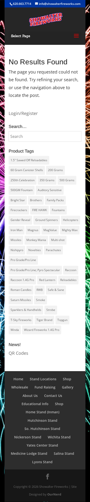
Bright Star (18, 200)
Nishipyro (17, 250)
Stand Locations (43, 379)
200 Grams (55, 170)
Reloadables (68, 280)
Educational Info (35, 404)
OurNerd (54, 494)
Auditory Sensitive (50, 190)
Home (18, 379)
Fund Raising (45, 387)
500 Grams (67, 180)
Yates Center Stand (42, 445)
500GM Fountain (22, 190)
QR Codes (18, 353)
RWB (39, 290)
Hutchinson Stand (42, 420)
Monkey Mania (36, 240)
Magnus (33, 230)
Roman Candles (21, 290)
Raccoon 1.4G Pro (22, 280)
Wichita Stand (59, 437)
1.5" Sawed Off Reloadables (29, 160)
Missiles (16, 240)
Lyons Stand (42, 462)
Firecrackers (19, 210)
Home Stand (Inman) (42, 412)
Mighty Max (70, 230)
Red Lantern (47, 280)
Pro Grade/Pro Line (23, 260)
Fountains (58, 210)
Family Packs (55, 200)
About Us (30, 395)
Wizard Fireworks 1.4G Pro (41, 330)
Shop (67, 379)
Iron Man (17, 230)
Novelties (34, 250)
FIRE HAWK (39, 210)
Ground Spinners (46, 220)
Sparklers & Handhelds (26, 310)
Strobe (50, 310)
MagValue (50, 230)
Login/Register (23, 113)
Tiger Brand (44, 320)
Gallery (67, 387)
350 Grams (47, 180)
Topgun (62, 320)
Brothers (36, 200)
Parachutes (53, 250)
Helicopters (70, 220)
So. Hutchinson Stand (42, 428)
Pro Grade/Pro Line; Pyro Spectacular (35, 270)
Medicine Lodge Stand (29, 453)
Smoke (40, 300)
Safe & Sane (56, 290)
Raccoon (70, 270)
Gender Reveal (20, 220)
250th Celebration (23, 180)
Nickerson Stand (27, 437)
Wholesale (19, 387)
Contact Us (53, 395)
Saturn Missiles (21, 300)
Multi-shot (58, 240)
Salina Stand (64, 453)
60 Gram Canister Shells (27, 170)
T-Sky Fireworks (21, 320)
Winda (15, 330)
